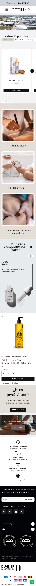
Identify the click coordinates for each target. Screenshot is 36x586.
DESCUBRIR (18, 427)
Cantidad (5, 370)
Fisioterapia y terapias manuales (18, 231)
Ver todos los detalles (10, 383)
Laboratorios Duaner (16, 584)
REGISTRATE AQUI (18, 409)
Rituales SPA (17, 145)
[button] (6, 9)
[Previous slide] (4, 71)
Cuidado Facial (16, 187)
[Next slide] (32, 71)
